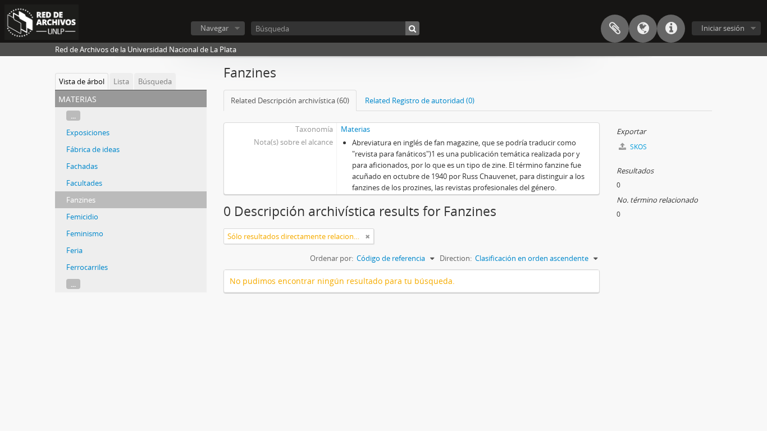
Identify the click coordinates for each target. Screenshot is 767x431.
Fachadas (82, 166)
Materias (355, 129)
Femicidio (82, 217)
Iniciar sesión (723, 28)
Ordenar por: (331, 258)
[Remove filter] (368, 236)
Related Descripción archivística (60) (290, 100)
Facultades (84, 183)
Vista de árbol (81, 81)
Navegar (214, 28)
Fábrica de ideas (93, 149)
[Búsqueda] (412, 28)
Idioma (643, 29)
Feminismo (84, 233)
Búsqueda (155, 81)
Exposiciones (87, 132)
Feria (74, 250)
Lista (121, 81)
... (73, 116)
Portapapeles (615, 29)
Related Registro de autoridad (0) (419, 100)
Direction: (456, 258)
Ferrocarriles (87, 267)
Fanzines (80, 200)
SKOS (637, 147)
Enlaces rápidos (671, 29)
